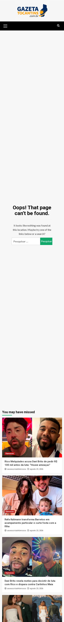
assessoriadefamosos (16, 469)
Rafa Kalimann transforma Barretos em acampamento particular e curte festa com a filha (30, 523)
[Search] (58, 25)
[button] (5, 25)
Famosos (10, 453)
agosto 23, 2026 (36, 469)
